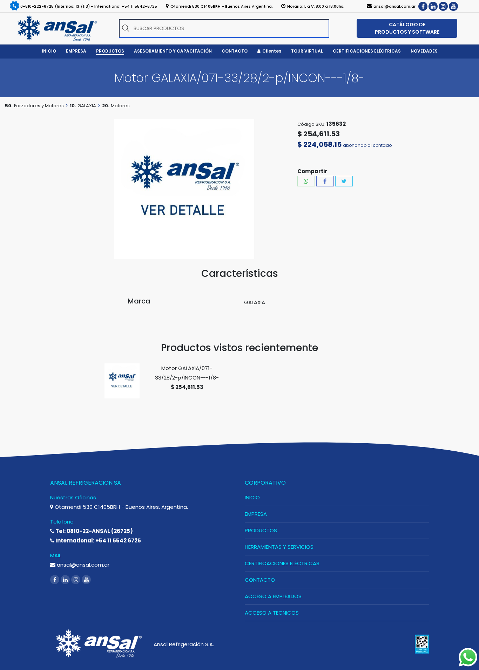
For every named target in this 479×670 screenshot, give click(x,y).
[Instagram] (443, 6)
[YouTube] (453, 6)
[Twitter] (344, 181)
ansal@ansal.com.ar (82, 564)
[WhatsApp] (306, 181)
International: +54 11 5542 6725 (97, 540)
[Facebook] (422, 6)
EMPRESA (256, 514)
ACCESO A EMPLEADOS (273, 596)
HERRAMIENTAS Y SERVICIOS (279, 547)
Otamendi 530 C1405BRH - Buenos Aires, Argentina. (120, 507)
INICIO (252, 497)
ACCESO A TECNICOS (272, 612)
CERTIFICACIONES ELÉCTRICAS (282, 563)
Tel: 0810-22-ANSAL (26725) (93, 531)
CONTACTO (260, 579)
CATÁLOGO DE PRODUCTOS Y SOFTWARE (407, 28)
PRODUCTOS (261, 530)
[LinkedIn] (433, 6)
